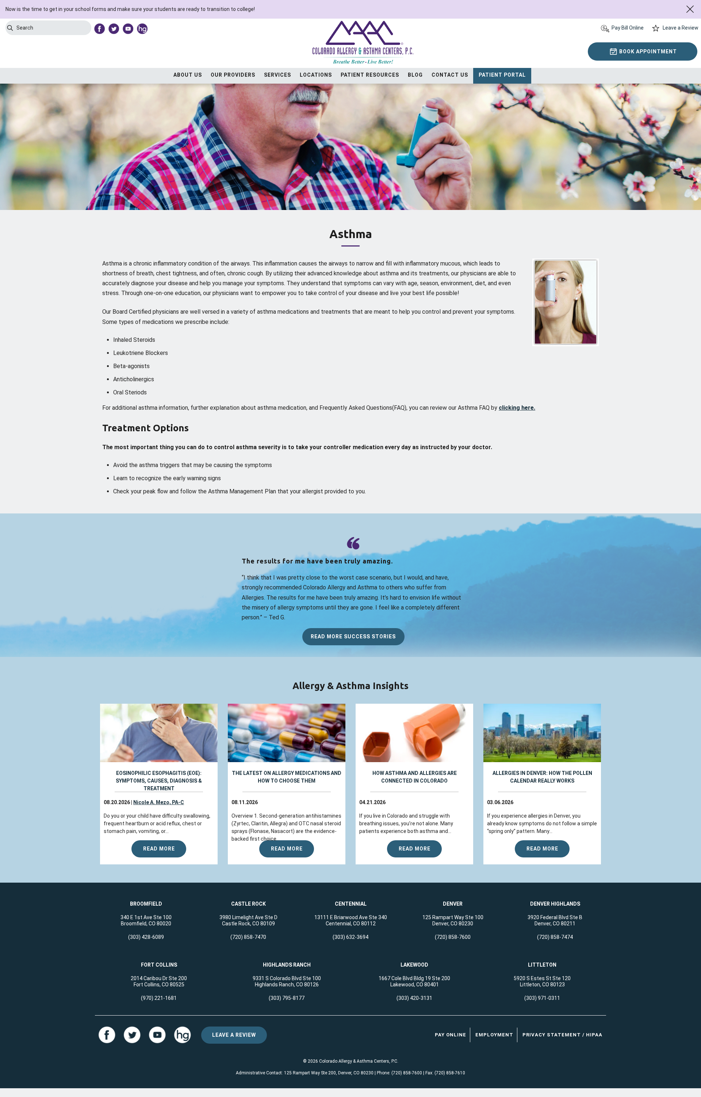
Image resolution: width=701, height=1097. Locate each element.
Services (277, 75)
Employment (494, 1034)
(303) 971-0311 (542, 998)
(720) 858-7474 (555, 937)
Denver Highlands (555, 904)
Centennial (351, 904)
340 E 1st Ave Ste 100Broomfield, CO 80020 (146, 920)
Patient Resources (370, 75)
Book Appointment (648, 51)
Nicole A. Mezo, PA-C (158, 802)
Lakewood (414, 965)
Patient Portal (502, 75)
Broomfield (146, 904)
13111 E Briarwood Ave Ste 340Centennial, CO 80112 (350, 920)
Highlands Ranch (287, 965)
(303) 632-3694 (350, 937)
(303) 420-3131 (414, 998)
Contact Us (450, 75)
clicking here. (517, 407)
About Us (187, 75)
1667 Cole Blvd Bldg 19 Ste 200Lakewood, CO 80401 (414, 981)
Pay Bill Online (628, 28)
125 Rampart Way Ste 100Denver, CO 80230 (452, 920)
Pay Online (450, 1034)
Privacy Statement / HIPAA (562, 1034)
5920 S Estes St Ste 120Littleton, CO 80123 (542, 981)
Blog (415, 75)
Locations (316, 75)
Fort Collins (159, 965)
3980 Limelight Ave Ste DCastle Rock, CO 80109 (248, 920)
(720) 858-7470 (248, 937)
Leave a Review (680, 28)
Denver (453, 904)
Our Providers (233, 75)
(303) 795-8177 (286, 998)
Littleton (542, 965)
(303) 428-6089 (146, 937)
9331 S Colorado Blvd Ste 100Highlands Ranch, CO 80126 (287, 981)
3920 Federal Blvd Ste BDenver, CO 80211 (555, 920)
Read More (159, 849)
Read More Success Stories (353, 636)
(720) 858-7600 (453, 937)
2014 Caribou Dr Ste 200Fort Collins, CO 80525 (159, 981)
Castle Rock (248, 904)
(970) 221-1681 (159, 998)
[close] (690, 9)
